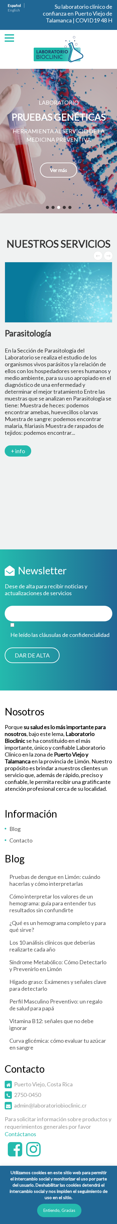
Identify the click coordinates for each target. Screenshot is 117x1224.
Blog (15, 828)
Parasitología (28, 333)
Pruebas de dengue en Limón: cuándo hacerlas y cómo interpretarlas (54, 880)
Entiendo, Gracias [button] (59, 1210)
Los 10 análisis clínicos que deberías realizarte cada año (52, 946)
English (14, 10)
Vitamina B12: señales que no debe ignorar (51, 1024)
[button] (58, 141)
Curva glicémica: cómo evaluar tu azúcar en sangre (57, 1044)
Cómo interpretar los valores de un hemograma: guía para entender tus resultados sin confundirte (52, 903)
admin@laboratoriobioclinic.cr (50, 1105)
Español (14, 5)
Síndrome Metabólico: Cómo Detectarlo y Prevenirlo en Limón (57, 965)
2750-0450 (27, 1094)
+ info (18, 451)
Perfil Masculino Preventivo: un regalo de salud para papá (55, 1005)
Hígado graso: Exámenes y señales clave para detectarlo (57, 985)
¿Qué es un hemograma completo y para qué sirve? (57, 926)
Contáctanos (20, 1134)
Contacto (20, 840)
